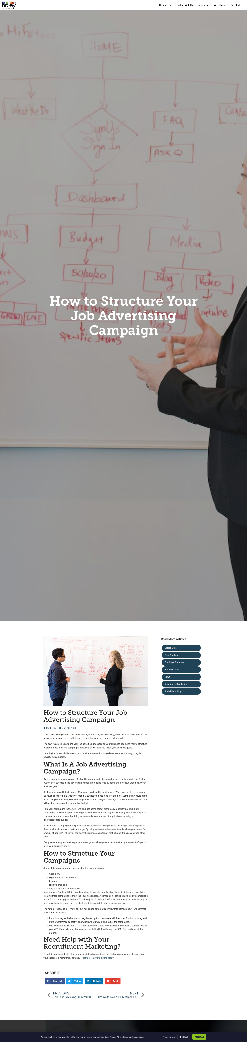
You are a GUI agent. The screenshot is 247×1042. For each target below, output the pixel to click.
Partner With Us (186, 6)
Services (166, 6)
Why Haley (221, 6)
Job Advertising (172, 669)
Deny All (184, 1037)
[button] (55, 981)
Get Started (238, 6)
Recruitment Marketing (176, 684)
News (167, 677)
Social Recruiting (173, 691)
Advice (204, 6)
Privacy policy (169, 1037)
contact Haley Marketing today (98, 958)
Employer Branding (174, 662)
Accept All (199, 1037)
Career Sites (171, 648)
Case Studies (171, 655)
